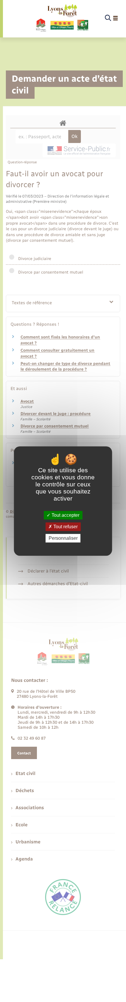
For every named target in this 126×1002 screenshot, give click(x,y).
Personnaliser (63, 538)
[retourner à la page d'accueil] (61, 18)
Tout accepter (64, 515)
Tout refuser (65, 526)
